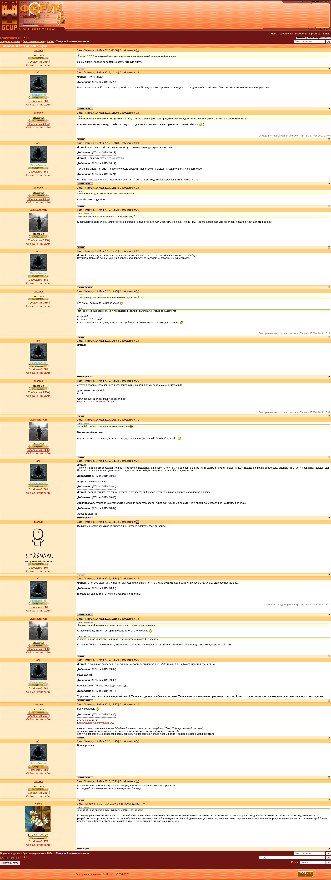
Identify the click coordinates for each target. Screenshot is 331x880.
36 (137, 660)
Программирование (33, 41)
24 (137, 143)
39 (137, 781)
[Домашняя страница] (88, 849)
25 (137, 187)
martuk (38, 521)
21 (137, 50)
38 (137, 741)
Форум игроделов (10, 41)
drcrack (38, 50)
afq (38, 72)
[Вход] (39, 29)
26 (137, 210)
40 (143, 803)
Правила (314, 33)
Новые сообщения (282, 33)
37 (137, 704)
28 (137, 291)
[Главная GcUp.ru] (10, 29)
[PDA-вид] (50, 29)
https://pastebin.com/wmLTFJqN (95, 401)
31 (137, 419)
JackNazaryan (38, 210)
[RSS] (53, 29)
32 (137, 460)
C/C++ (50, 41)
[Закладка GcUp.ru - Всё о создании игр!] (46, 29)
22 (137, 72)
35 (137, 618)
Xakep (38, 803)
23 (137, 112)
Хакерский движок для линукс (73, 41)
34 (137, 578)
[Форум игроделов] (20, 29)
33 (137, 521)
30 (137, 381)
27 (137, 251)
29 (137, 340)
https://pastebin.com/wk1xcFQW (95, 722)
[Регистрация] (30, 29)
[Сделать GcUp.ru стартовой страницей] (43, 29)
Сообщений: (38, 61)
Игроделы (301, 33)
